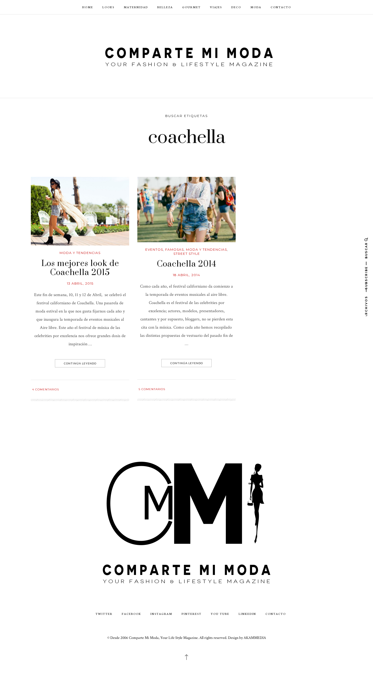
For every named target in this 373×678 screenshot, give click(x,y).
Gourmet (191, 7)
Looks (108, 7)
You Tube (220, 614)
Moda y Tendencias (80, 253)
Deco (236, 7)
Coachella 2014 (186, 264)
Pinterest (192, 614)
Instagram (161, 614)
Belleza (165, 7)
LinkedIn (247, 614)
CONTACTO (281, 7)
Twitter (104, 614)
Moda (255, 7)
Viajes (216, 7)
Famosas (174, 249)
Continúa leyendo (80, 363)
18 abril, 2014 (186, 275)
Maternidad (136, 7)
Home (87, 7)
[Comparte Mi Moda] (186, 56)
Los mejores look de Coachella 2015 (80, 268)
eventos (154, 249)
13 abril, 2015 (80, 283)
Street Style (186, 254)
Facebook (131, 614)
